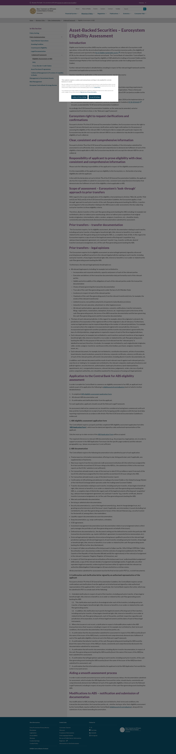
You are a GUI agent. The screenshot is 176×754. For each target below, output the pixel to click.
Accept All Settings (95, 97)
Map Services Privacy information (88, 92)
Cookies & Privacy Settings (79, 97)
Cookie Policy (97, 87)
